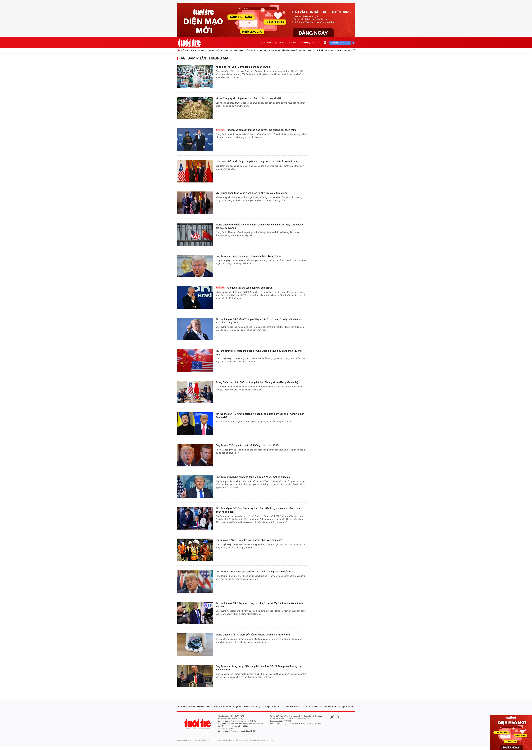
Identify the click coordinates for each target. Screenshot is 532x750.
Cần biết (295, 43)
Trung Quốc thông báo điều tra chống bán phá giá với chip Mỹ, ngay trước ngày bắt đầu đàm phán (259, 226)
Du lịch (263, 50)
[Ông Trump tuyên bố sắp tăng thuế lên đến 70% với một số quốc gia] (195, 486)
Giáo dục (311, 50)
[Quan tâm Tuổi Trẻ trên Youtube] (332, 717)
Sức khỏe (329, 50)
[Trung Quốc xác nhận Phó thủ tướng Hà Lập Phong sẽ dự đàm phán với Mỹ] (195, 392)
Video (203, 50)
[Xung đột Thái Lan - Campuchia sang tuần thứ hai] (195, 76)
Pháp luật (228, 50)
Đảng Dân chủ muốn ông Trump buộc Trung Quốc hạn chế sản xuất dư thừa (257, 161)
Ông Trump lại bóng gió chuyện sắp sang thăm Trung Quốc (248, 256)
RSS (319, 724)
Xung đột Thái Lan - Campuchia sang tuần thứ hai (243, 66)
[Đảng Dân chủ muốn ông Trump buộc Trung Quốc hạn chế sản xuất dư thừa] (195, 171)
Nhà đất (320, 50)
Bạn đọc (347, 50)
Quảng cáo (309, 43)
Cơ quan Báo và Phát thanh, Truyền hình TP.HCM (237, 731)
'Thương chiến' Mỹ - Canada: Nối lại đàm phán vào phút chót (249, 540)
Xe (258, 50)
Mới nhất (185, 50)
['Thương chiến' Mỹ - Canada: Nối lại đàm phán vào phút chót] (195, 550)
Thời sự (210, 50)
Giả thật (338, 50)
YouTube (281, 43)
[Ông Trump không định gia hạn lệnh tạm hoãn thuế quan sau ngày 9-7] (195, 581)
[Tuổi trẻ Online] (197, 724)
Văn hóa (285, 50)
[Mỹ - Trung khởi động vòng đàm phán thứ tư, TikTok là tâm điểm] (195, 202)
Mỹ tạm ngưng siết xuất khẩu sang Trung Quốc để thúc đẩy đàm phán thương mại (259, 352)
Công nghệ (250, 50)
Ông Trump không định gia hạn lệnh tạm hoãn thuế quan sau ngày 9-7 (254, 571)
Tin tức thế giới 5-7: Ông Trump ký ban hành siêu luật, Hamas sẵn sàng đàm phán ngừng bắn (258, 510)
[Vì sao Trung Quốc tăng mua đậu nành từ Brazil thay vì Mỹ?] (195, 108)
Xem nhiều (195, 50)
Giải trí (294, 50)
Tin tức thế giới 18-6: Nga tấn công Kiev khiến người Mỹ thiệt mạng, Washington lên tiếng (260, 605)
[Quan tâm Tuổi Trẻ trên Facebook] (339, 717)
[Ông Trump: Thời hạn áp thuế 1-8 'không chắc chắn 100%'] (195, 455)
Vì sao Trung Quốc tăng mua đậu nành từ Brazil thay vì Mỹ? (248, 98)
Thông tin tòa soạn (225, 729)
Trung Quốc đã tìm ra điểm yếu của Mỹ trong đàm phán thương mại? (254, 634)
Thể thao (302, 50)
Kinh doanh (239, 50)
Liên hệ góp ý (311, 724)
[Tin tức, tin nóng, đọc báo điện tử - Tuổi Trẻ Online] (189, 43)
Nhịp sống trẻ (274, 50)
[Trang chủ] (178, 50)
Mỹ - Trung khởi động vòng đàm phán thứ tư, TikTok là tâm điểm (251, 193)
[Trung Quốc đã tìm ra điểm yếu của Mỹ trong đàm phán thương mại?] (195, 644)
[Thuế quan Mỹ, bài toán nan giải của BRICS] (195, 297)
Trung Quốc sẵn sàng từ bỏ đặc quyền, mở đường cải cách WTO (256, 130)
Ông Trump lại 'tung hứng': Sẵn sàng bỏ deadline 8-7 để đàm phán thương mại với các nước (259, 668)
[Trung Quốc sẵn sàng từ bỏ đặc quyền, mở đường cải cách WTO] (195, 139)
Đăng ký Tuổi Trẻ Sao (340, 43)
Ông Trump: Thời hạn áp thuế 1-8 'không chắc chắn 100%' (247, 445)
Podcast (267, 43)
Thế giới (218, 50)
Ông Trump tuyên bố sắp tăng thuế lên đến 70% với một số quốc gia (253, 477)
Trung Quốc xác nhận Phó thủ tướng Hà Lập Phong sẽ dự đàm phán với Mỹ (257, 382)
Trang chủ (182, 707)
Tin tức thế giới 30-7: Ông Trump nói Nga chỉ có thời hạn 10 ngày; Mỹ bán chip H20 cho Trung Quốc (259, 321)
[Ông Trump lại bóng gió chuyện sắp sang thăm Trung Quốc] (195, 266)
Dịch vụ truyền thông (278, 724)
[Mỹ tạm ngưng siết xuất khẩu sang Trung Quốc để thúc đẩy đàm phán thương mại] (195, 360)
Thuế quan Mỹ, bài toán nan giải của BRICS (244, 287)
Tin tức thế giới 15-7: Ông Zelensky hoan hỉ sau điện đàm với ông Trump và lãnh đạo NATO (260, 416)
